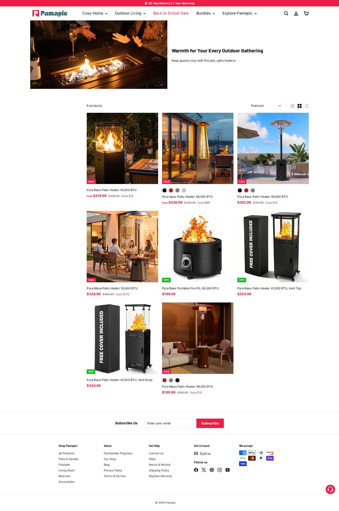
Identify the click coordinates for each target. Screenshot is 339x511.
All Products (66, 453)
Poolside (64, 464)
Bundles (204, 13)
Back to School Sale (171, 13)
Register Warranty (160, 476)
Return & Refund (159, 464)
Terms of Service (115, 476)
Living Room (67, 470)
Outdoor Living (128, 13)
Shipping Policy (159, 470)
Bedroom (64, 476)
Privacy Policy (113, 470)
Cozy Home (93, 13)
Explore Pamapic (237, 13)
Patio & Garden (68, 459)
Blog (107, 464)
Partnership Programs (118, 453)
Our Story (110, 459)
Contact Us (156, 453)
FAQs (152, 459)
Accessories (66, 481)
